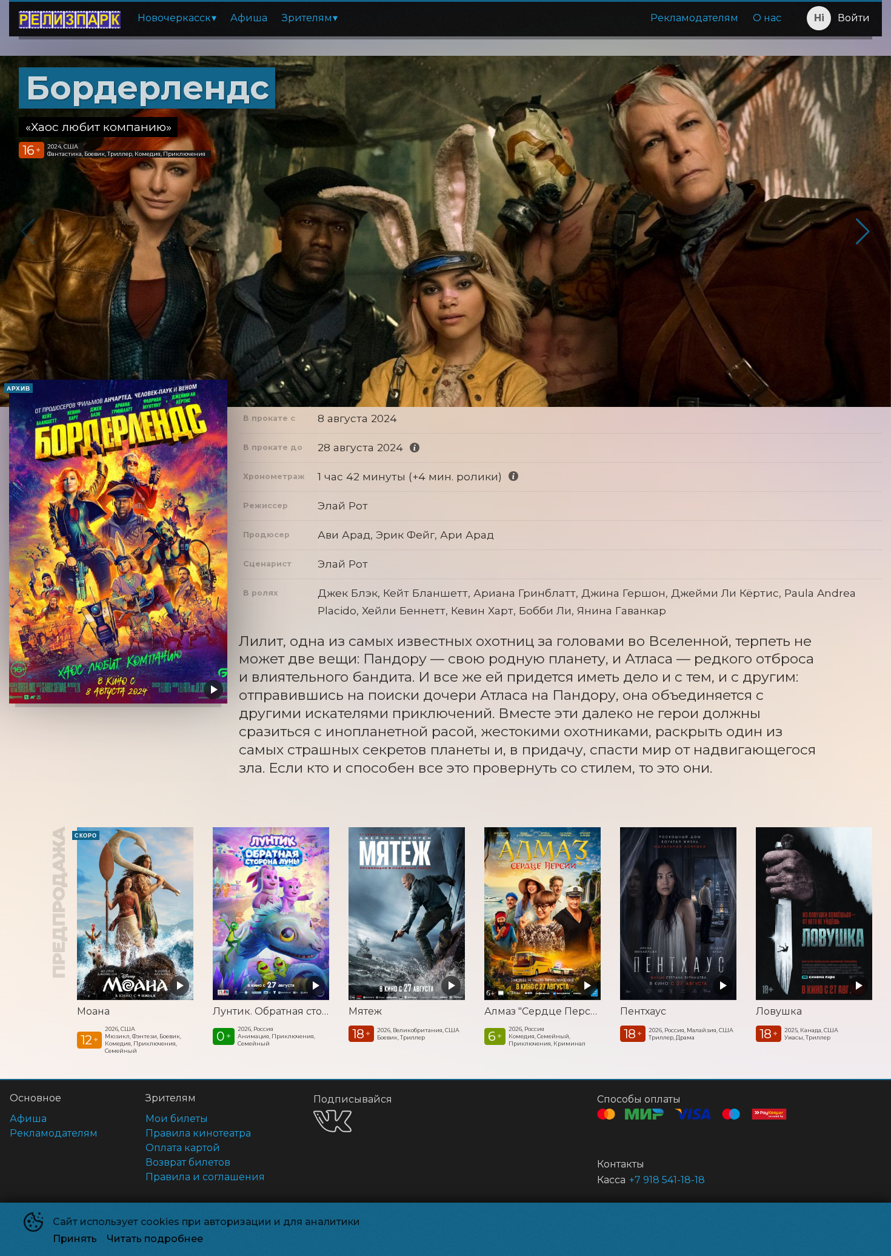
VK (332, 1121)
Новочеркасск (174, 18)
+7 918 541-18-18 (667, 1180)
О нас (767, 18)
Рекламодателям (694, 18)
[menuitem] (176, 18)
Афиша (248, 18)
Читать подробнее (155, 1238)
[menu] (459, 18)
